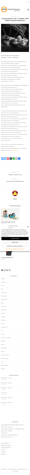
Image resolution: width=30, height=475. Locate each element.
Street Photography (4, 358)
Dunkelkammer (4, 309)
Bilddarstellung (4, 299)
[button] (28, 227)
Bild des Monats (4, 295)
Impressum (22, 248)
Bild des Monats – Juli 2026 (6, 377)
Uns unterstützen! (5, 443)
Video (2, 361)
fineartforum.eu (14, 150)
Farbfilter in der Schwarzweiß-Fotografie (9, 435)
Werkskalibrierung (4, 365)
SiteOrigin (16, 470)
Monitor (2, 344)
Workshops (3, 368)
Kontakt (3, 449)
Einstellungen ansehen (15, 246)
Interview (3, 323)
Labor (2, 330)
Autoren (2, 285)
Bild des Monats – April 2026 (6, 402)
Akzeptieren (15, 238)
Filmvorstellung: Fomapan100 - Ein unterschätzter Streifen (12, 428)
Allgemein (3, 278)
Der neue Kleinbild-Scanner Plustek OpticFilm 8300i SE (12, 424)
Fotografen (3, 316)
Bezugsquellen (4, 292)
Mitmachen (3, 341)
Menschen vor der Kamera (6, 337)
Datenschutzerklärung (16, 248)
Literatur (2, 334)
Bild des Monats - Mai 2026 (6, 430)
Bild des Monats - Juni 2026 (6, 437)
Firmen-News (3, 313)
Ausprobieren (3, 282)
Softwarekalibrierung (5, 354)
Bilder (2, 302)
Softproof (3, 351)
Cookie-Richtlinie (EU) (6, 447)
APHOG (15, 199)
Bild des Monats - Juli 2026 (6, 426)
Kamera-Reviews (4, 327)
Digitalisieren (3, 306)
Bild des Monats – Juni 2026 (6, 387)
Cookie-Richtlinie (9, 248)
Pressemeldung (4, 347)
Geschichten (3, 320)
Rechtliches (3, 452)
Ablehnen (15, 242)
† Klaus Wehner (4, 392)
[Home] (11, 12)
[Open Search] (28, 2)
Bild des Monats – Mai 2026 (6, 397)
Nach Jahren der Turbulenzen (6, 382)
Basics (2, 289)
